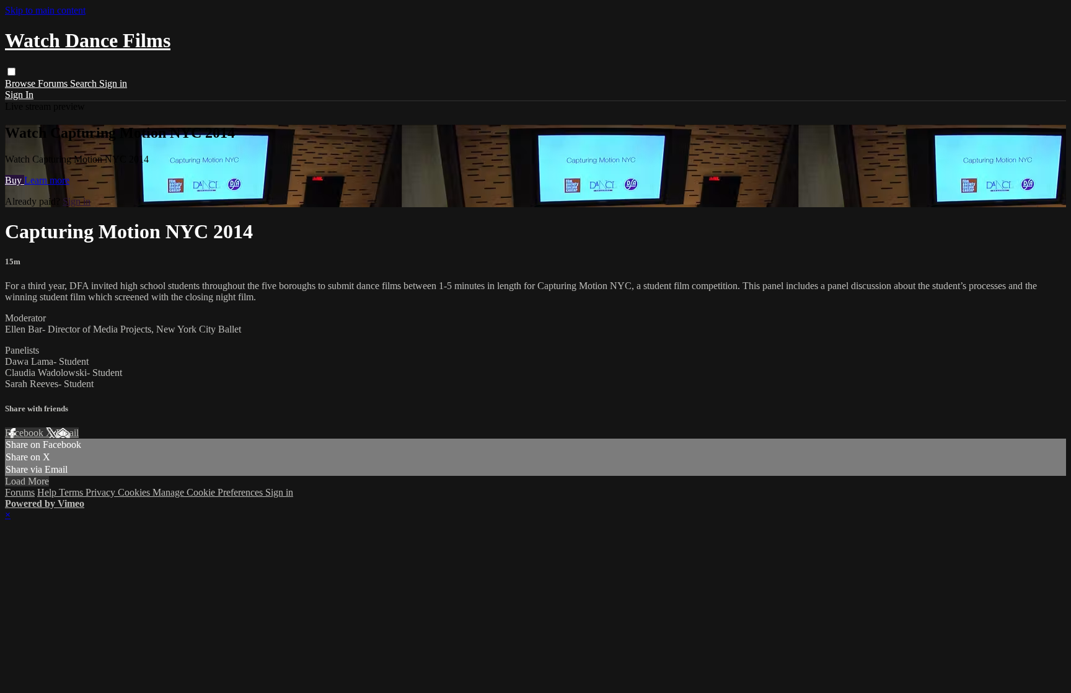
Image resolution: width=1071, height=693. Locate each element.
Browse (21, 83)
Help (48, 492)
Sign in (113, 83)
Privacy (102, 492)
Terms (72, 492)
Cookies (135, 492)
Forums (54, 83)
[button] (11, 72)
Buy (14, 180)
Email (67, 432)
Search (84, 83)
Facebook (25, 432)
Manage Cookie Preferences (208, 492)
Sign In (19, 94)
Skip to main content (45, 10)
